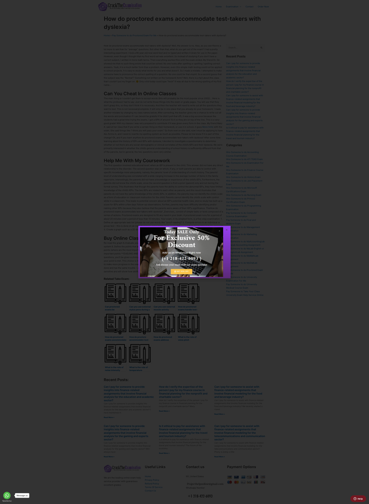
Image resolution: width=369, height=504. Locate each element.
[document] (184, 252)
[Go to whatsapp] (7, 495)
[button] (227, 230)
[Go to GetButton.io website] (7, 501)
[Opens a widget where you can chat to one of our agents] (358, 499)
